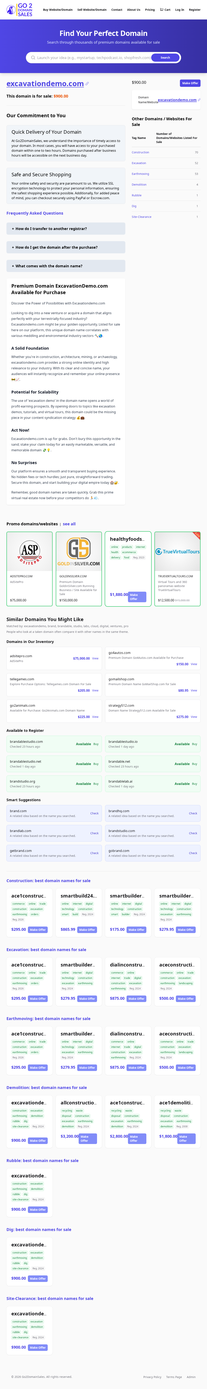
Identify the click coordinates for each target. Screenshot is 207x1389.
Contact (116, 10)
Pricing (150, 10)
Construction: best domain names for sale (48, 880)
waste (79, 1110)
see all (69, 524)
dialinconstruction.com (138, 964)
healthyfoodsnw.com (135, 538)
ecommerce (129, 552)
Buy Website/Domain (58, 10)
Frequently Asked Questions (34, 213)
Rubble (137, 195)
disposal (66, 1116)
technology (68, 909)
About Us (133, 10)
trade (43, 903)
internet (140, 547)
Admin (191, 1377)
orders (34, 914)
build (75, 914)
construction (19, 909)
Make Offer (190, 83)
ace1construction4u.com (41, 895)
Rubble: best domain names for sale (42, 1160)
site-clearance (21, 1126)
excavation (37, 909)
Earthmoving (140, 174)
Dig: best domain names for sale (38, 1229)
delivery (115, 557)
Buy (95, 744)
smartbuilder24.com (134, 895)
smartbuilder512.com (87, 964)
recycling (67, 1110)
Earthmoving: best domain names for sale (48, 1018)
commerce (19, 903)
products (127, 547)
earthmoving (20, 914)
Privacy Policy (152, 1377)
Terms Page (174, 1377)
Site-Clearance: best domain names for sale (49, 1298)
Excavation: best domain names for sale (46, 949)
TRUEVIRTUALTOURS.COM (175, 576)
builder (126, 914)
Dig (134, 206)
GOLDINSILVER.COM (73, 576)
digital (89, 903)
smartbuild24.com (83, 895)
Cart (167, 10)
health (114, 552)
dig (25, 1121)
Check (94, 813)
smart (65, 914)
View (95, 658)
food (126, 557)
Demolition (139, 184)
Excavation (139, 163)
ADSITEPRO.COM (21, 576)
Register (195, 10)
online (114, 547)
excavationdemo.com (45, 84)
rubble (16, 1121)
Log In (179, 10)
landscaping (185, 983)
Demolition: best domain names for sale (46, 1087)
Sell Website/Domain (92, 10)
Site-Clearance (141, 217)
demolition (37, 1116)
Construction (140, 152)
